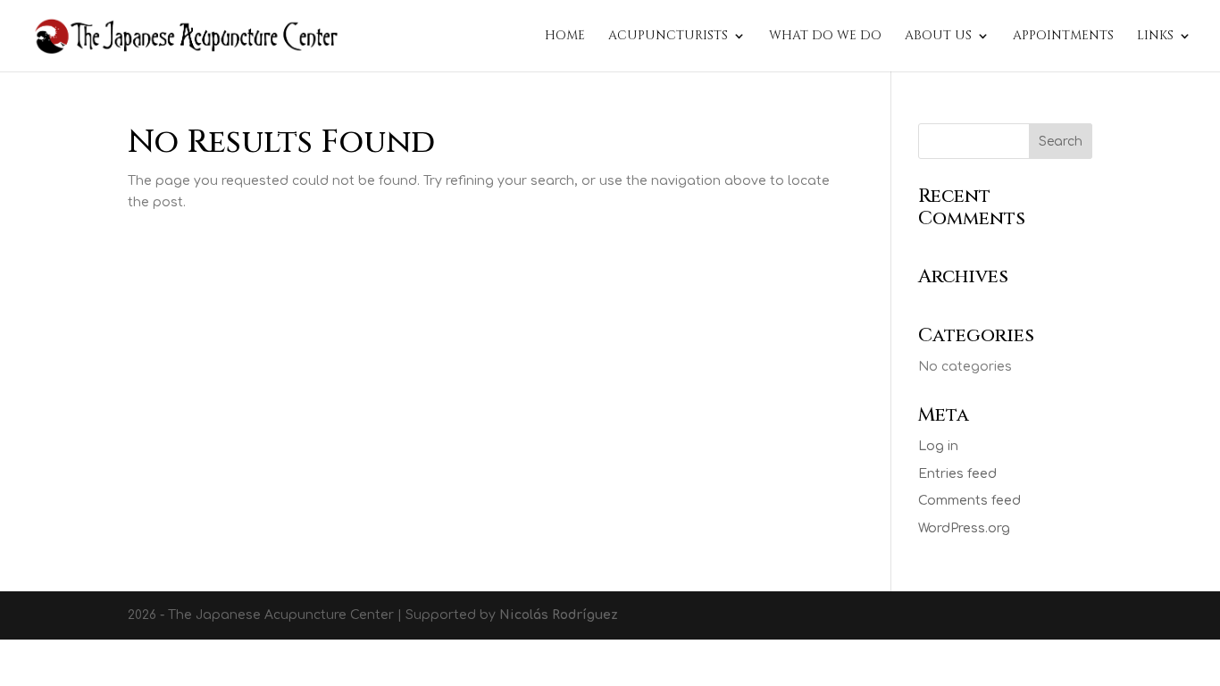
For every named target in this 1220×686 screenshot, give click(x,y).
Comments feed (969, 500)
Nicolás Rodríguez (558, 615)
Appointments (1063, 36)
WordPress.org (964, 528)
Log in (938, 446)
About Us (938, 36)
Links (1155, 36)
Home (565, 36)
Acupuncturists (668, 36)
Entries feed (957, 474)
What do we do (825, 36)
